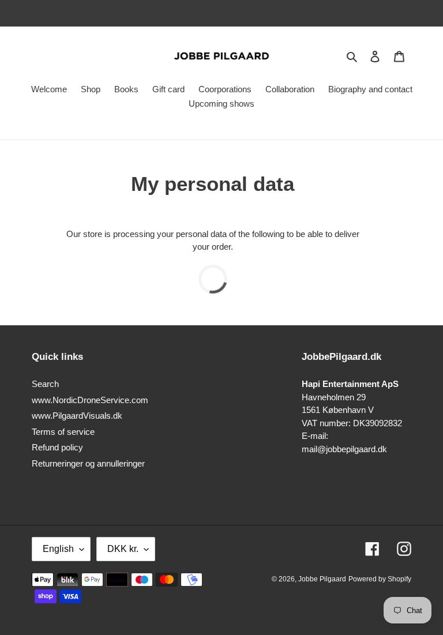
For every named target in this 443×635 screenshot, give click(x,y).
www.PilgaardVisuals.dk (77, 415)
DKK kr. (122, 549)
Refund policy (57, 447)
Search (45, 384)
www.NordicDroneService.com (90, 400)
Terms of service (63, 432)
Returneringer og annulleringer (88, 463)
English (58, 549)
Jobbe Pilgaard (322, 579)
